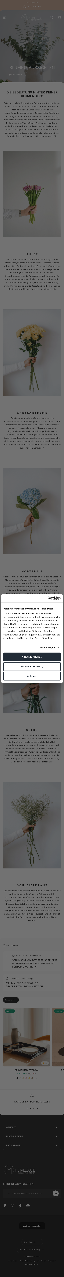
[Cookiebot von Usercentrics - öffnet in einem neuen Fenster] (48, 598)
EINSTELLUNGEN (30, 666)
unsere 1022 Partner (23, 613)
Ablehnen (32, 676)
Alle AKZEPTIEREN (32, 657)
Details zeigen (47, 647)
